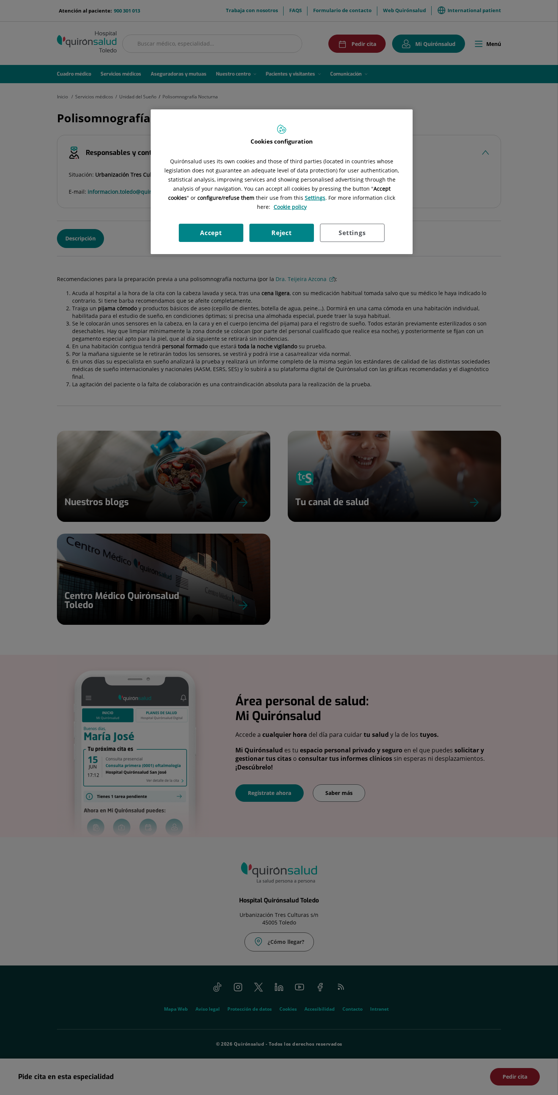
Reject (281, 233)
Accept (211, 233)
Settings (352, 233)
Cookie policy (290, 206)
